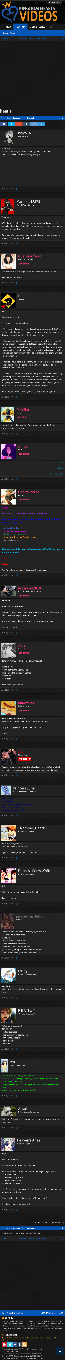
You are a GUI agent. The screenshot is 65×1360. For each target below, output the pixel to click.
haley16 (24, 132)
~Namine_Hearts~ (33, 828)
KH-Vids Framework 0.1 (11, 1351)
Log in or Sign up (54, 2)
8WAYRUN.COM (34, 1233)
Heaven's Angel (29, 1140)
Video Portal (38, 27)
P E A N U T (26, 1010)
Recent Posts (9, 33)
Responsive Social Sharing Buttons (15, 1358)
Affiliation (5, 1340)
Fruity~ (23, 970)
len (12, 1061)
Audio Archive (27, 1338)
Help (60, 1312)
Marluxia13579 (28, 201)
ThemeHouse (36, 1354)
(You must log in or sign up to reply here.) (50, 1222)
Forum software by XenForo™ (13, 1349)
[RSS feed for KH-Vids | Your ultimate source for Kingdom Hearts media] (24, 1344)
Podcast (48, 1338)
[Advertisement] (32, 75)
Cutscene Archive (14, 1338)
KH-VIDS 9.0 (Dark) (13, 1312)
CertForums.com (36, 1358)
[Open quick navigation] (63, 38)
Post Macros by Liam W (33, 1349)
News (4, 1338)
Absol (22, 1108)
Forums (20, 27)
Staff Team (57, 1338)
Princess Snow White (34, 870)
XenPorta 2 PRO (6, 1233)
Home (7, 27)
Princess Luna (24, 788)
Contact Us (48, 1312)
